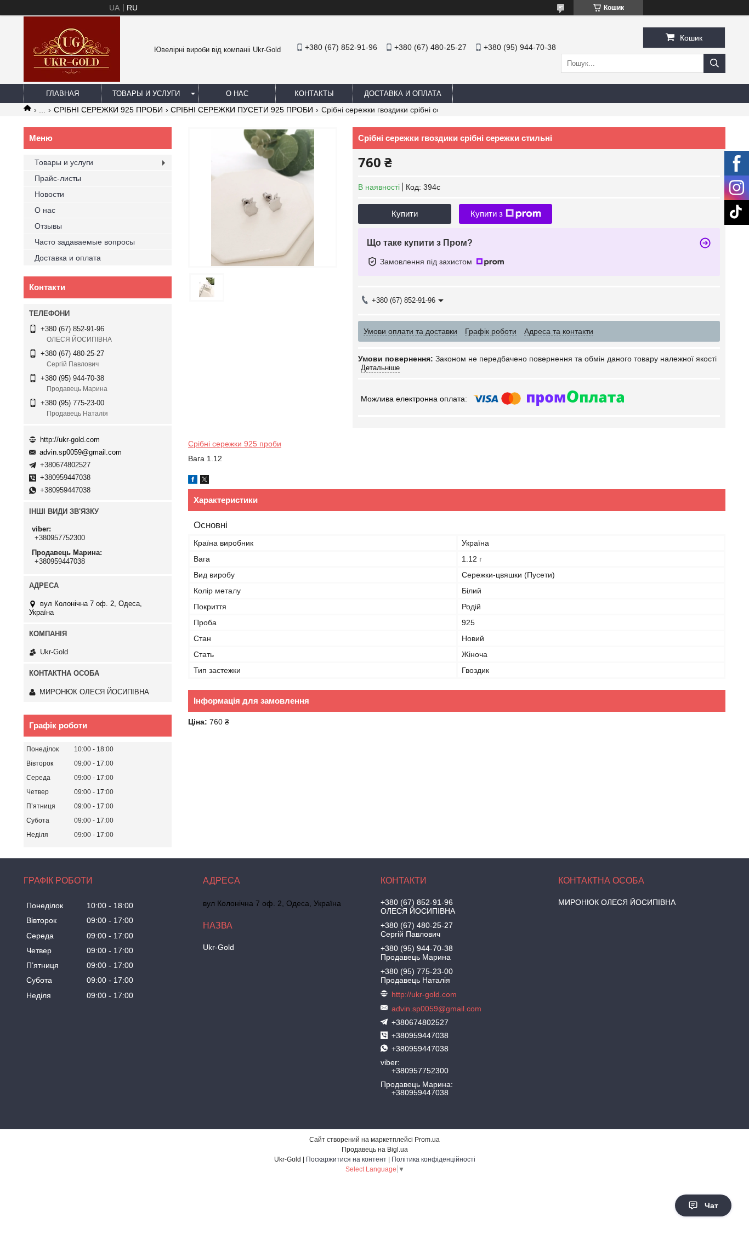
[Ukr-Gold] (72, 79)
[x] (204, 481)
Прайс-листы (58, 178)
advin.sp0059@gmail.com (80, 452)
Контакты (314, 93)
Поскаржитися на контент (346, 1159)
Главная (62, 93)
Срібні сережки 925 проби (234, 443)
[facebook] (192, 481)
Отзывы (48, 226)
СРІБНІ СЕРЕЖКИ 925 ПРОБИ (108, 109)
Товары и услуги (146, 93)
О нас (237, 93)
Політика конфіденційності (433, 1159)
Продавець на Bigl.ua (375, 1149)
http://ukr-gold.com (70, 439)
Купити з (486, 213)
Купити (404, 213)
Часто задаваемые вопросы (85, 241)
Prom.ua (427, 1140)
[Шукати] (714, 63)
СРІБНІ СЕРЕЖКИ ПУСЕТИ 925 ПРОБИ (242, 109)
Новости (49, 194)
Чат (711, 1205)
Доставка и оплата (402, 93)
